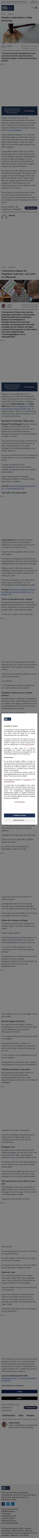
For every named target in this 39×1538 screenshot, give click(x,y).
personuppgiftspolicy (9, 781)
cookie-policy (27, 779)
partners (27, 744)
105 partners (21, 802)
